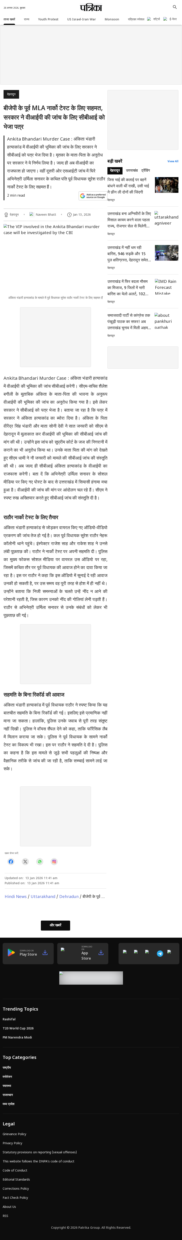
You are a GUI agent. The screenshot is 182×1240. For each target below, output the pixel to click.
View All (173, 161)
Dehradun (69, 897)
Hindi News (16, 897)
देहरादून (11, 94)
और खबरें (55, 925)
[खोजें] (174, 7)
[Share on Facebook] (11, 862)
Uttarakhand (43, 897)
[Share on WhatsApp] (40, 862)
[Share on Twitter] (25, 862)
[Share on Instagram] (54, 862)
